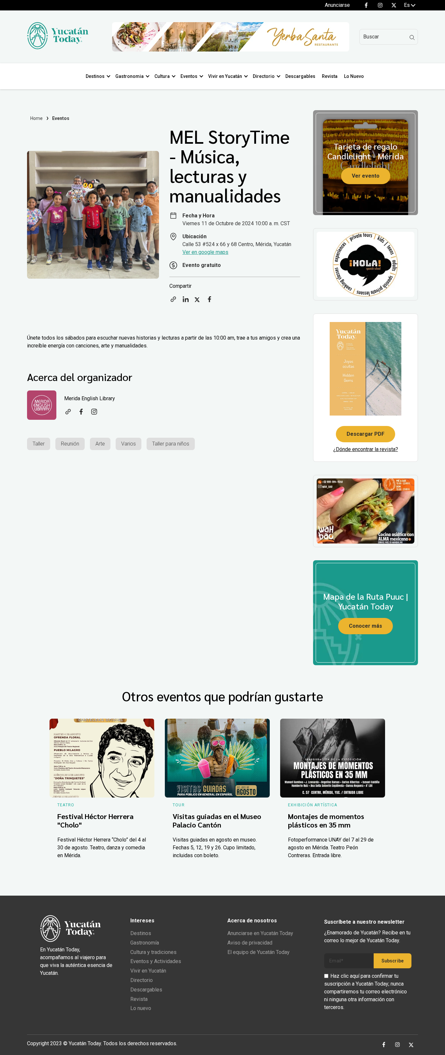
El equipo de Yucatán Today (258, 952)
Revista (329, 76)
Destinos (95, 76)
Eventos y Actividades (155, 961)
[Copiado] (173, 301)
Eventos (188, 76)
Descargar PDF (365, 434)
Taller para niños (170, 444)
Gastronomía (144, 943)
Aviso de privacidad (249, 943)
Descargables (300, 76)
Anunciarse (337, 5)
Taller (39, 444)
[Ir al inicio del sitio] (57, 47)
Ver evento (366, 176)
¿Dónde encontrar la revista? (365, 449)
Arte (100, 444)
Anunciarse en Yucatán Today (260, 933)
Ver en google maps (205, 252)
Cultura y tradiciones (153, 952)
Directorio (264, 76)
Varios (128, 444)
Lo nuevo (140, 1008)
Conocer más (365, 626)
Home (36, 118)
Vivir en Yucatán (225, 76)
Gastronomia (129, 76)
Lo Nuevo (354, 76)
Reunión (70, 444)
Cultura (162, 76)
